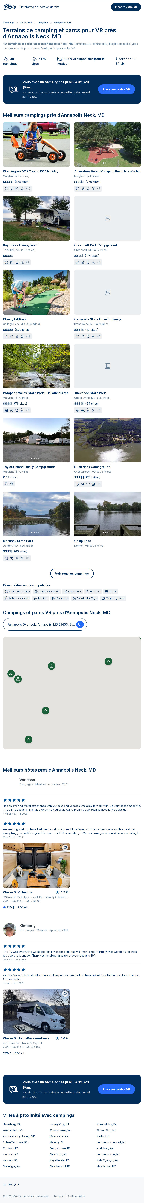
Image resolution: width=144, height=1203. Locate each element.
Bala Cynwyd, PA (107, 1160)
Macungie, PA (11, 1166)
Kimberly (28, 925)
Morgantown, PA (60, 1148)
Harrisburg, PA (12, 1124)
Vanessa (27, 780)
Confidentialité (76, 1196)
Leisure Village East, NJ (111, 1142)
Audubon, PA (105, 1148)
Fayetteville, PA (59, 1160)
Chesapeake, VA (60, 1130)
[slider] (14, 800)
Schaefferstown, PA (15, 1142)
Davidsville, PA (59, 1136)
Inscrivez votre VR (116, 89)
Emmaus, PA (10, 1160)
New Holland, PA (60, 1166)
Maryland (43, 22)
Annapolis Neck (62, 22)
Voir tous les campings (72, 573)
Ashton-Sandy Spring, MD (19, 1136)
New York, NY (58, 1154)
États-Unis (26, 22)
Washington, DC (13, 1130)
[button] (51, 666)
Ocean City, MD (106, 1130)
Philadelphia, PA (107, 1124)
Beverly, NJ (57, 1142)
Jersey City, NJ (59, 1124)
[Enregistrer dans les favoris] (65, 848)
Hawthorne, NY (106, 1166)
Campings (8, 22)
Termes (58, 1196)
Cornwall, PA (10, 1148)
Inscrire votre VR (126, 6)
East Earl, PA (10, 1154)
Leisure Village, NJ (108, 1154)
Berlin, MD (103, 1136)
